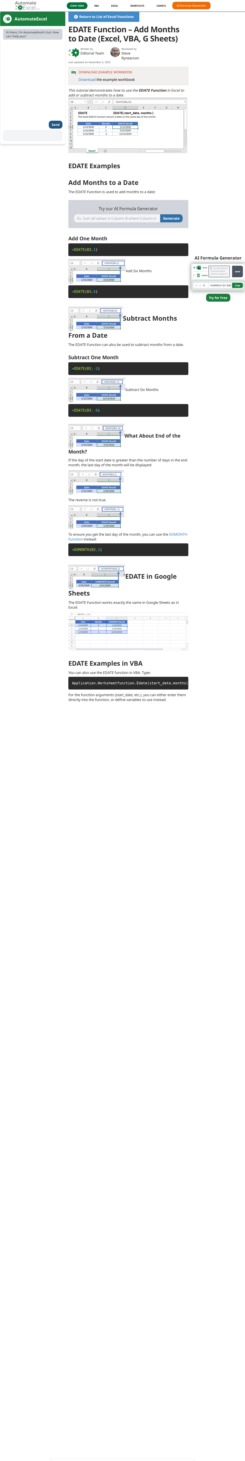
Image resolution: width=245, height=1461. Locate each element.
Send (56, 124)
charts (161, 5)
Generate (171, 218)
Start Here (77, 5)
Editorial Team (92, 53)
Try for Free (218, 298)
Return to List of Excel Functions (106, 16)
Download (87, 79)
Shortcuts (137, 5)
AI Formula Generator (191, 6)
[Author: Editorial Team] (73, 52)
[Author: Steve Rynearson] (115, 52)
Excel (114, 5)
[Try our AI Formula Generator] (218, 276)
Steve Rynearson (130, 55)
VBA (96, 5)
